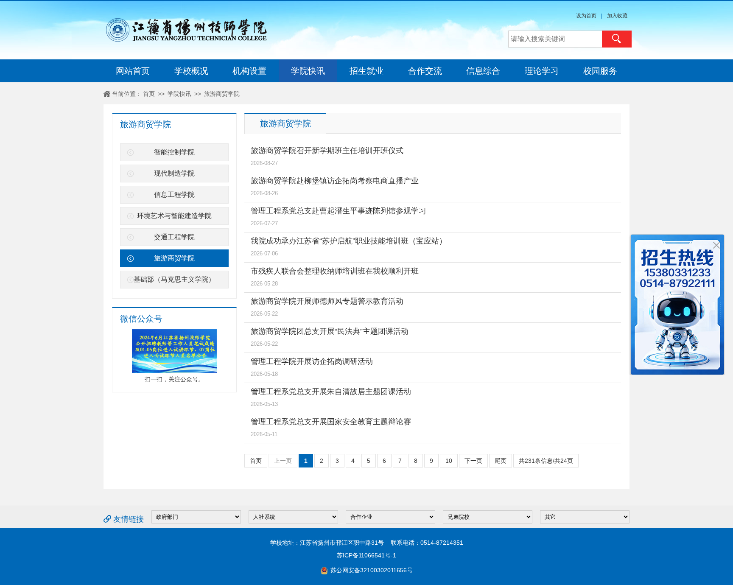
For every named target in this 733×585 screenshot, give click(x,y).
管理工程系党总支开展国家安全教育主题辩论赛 (331, 421)
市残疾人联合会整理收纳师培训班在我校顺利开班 (335, 271)
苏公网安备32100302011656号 (371, 570)
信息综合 (483, 71)
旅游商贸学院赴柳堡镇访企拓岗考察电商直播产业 (335, 180)
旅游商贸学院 (222, 93)
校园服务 (600, 71)
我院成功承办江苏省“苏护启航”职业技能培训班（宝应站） (349, 241)
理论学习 (542, 71)
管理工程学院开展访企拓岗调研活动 (312, 361)
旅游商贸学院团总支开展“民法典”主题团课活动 (329, 331)
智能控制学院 (174, 152)
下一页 (473, 460)
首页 (149, 93)
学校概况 (191, 71)
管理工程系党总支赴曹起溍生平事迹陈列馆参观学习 (338, 211)
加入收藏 (617, 16)
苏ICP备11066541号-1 (366, 555)
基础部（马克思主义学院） (174, 279)
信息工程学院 (174, 194)
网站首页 (133, 71)
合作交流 (425, 71)
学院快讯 (308, 71)
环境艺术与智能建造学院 (174, 215)
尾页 (500, 460)
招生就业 (366, 71)
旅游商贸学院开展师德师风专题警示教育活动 (327, 301)
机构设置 (249, 71)
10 (448, 460)
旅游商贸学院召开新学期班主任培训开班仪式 (327, 150)
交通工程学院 (174, 237)
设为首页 (586, 16)
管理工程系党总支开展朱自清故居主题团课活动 (331, 391)
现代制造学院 (174, 173)
